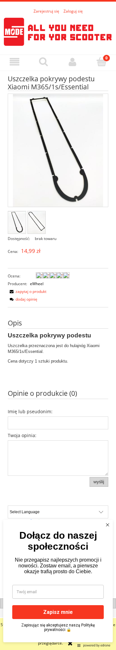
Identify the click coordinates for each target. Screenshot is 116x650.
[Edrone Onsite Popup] (58, 325)
